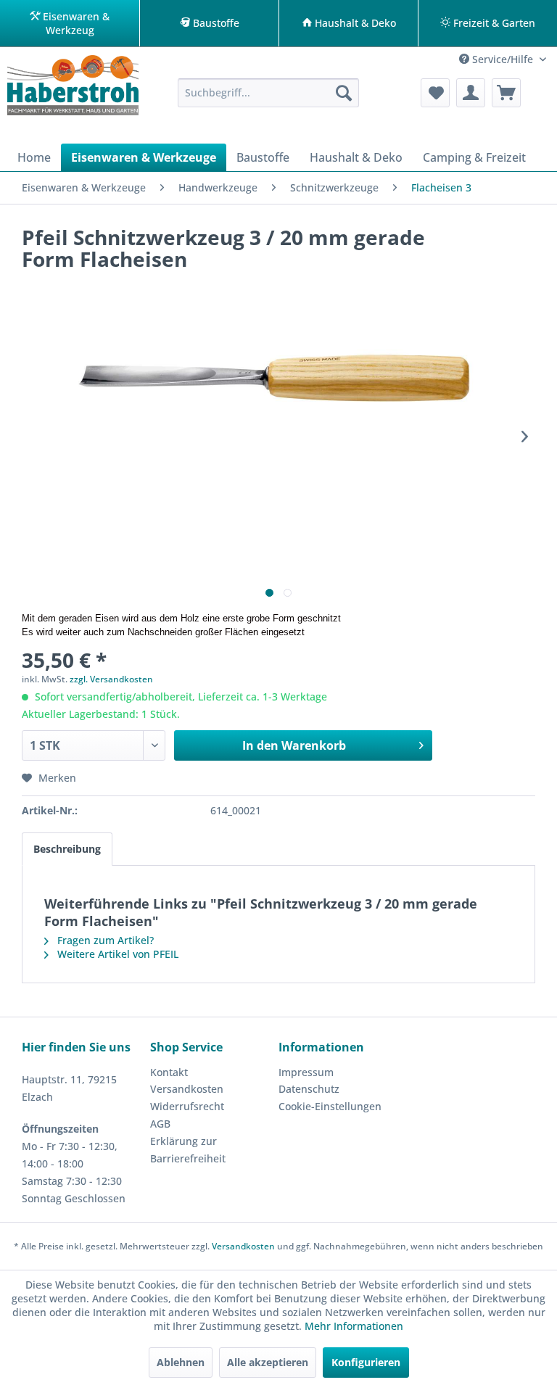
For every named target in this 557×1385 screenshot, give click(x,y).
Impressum (306, 1072)
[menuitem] (268, 92)
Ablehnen (181, 1362)
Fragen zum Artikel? (104, 940)
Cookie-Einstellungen (329, 1106)
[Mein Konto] (470, 92)
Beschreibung (67, 849)
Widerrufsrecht (187, 1106)
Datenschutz (308, 1089)
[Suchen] (344, 92)
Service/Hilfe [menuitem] (502, 59)
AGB (160, 1123)
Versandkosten (186, 1089)
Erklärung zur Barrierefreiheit (188, 1149)
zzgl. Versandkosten (111, 679)
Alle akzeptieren (267, 1362)
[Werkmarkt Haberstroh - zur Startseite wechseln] (73, 90)
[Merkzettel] (435, 92)
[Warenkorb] (506, 92)
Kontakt (169, 1072)
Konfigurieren (365, 1362)
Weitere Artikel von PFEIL (116, 954)
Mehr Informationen (354, 1326)
